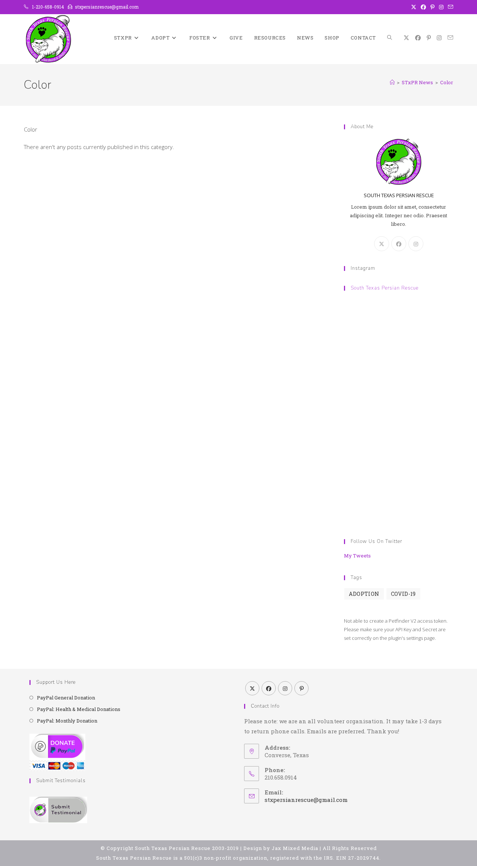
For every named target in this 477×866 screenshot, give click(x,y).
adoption (364, 593)
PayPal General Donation (66, 697)
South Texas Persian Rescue (384, 288)
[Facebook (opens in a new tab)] (423, 7)
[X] (381, 243)
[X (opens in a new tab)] (413, 7)
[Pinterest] (301, 688)
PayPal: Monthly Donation (67, 720)
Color (446, 82)
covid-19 (403, 593)
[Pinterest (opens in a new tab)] (432, 7)
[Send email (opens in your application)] (449, 7)
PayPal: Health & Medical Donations (78, 709)
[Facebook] (398, 243)
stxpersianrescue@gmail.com (306, 799)
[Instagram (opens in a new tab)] (441, 7)
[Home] (392, 82)
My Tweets (357, 555)
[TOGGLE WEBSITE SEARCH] (390, 38)
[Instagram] (415, 243)
